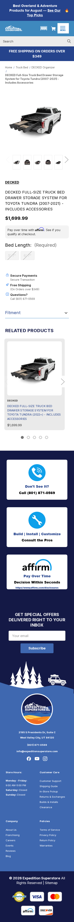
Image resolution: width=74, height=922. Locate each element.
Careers (10, 840)
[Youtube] (37, 758)
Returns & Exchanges (52, 796)
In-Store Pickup (49, 791)
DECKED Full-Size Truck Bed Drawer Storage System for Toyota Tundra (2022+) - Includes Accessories (34, 412)
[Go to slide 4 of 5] (40, 437)
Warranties (46, 845)
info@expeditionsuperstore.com (37, 751)
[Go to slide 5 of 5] (46, 437)
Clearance (46, 807)
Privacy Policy (48, 835)
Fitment (12, 312)
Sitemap (51, 883)
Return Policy (47, 840)
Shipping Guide (49, 786)
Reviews (11, 850)
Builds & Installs (49, 801)
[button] (43, 28)
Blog (8, 856)
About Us (11, 829)
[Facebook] (29, 758)
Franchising (13, 835)
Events (9, 845)
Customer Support (50, 780)
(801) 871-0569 (37, 744)
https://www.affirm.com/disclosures (37, 587)
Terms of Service (50, 829)
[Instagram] (45, 758)
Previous (7, 159)
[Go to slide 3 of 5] (34, 437)
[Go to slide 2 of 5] (28, 437)
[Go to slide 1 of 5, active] (22, 437)
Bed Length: (31, 245)
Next (66, 159)
